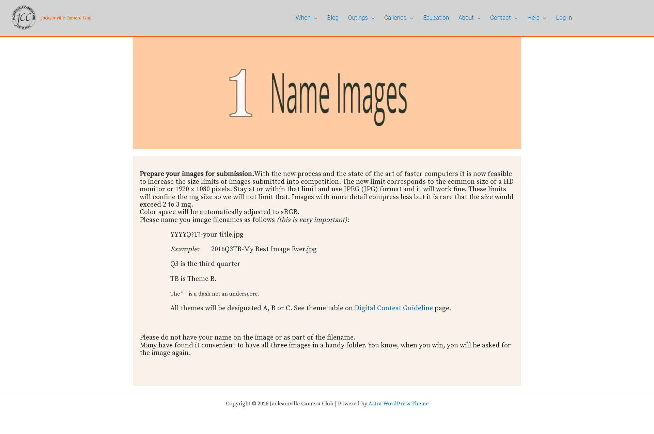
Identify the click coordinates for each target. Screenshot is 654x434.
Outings (358, 17)
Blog (333, 17)
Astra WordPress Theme (399, 403)
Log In (564, 17)
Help (533, 17)
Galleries (395, 17)
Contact (500, 17)
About (466, 17)
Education (436, 17)
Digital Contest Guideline (394, 308)
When (303, 17)
